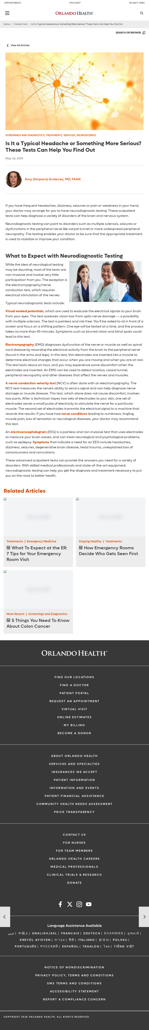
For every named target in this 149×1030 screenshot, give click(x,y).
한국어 (104, 940)
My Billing (74, 725)
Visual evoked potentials (24, 311)
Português (26, 946)
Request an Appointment (74, 701)
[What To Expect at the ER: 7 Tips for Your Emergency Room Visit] (38, 516)
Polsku (120, 940)
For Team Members (74, 851)
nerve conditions (74, 414)
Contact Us (74, 835)
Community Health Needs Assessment (74, 804)
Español (70, 946)
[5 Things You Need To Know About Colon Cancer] (38, 589)
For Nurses (74, 843)
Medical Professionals (74, 867)
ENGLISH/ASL (44, 933)
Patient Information (74, 780)
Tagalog (91, 946)
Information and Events (74, 788)
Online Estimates (74, 717)
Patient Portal (74, 693)
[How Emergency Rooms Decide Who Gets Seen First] (110, 516)
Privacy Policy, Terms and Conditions (74, 975)
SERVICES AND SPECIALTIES (74, 764)
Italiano (86, 940)
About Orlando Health (74, 756)
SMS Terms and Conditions (74, 983)
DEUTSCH (92, 933)
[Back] (7, 13)
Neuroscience (86, 135)
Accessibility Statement (74, 991)
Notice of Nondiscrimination (74, 967)
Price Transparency (74, 812)
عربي (11, 933)
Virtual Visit (74, 709)
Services (69, 135)
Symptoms (40, 442)
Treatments (54, 135)
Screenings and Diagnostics (25, 135)
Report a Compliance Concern (74, 999)
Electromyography (19, 345)
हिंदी (71, 940)
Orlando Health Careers (74, 859)
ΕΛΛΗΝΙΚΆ (113, 933)
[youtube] (89, 904)
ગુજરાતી (133, 933)
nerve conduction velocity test (32, 383)
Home (7, 24)
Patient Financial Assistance (74, 796)
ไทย (107, 946)
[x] (70, 904)
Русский (49, 946)
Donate (74, 883)
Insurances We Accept (74, 772)
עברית (60, 940)
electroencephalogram (29, 432)
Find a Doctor (74, 685)
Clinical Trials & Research (74, 875)
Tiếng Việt (124, 946)
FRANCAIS (70, 933)
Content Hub (20, 24)
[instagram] (79, 904)
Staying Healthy (90, 541)
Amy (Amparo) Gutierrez (52, 179)
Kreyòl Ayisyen (35, 940)
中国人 (23, 933)
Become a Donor (74, 733)
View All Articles (20, 45)
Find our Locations (74, 677)
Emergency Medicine (41, 541)
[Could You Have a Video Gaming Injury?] (5, 917)
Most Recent (16, 614)
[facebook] (60, 904)
